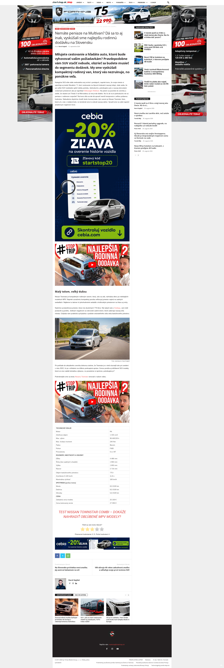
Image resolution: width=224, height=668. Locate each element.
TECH (130, 2)
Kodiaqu (117, 308)
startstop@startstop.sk (117, 644)
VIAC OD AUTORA (80, 595)
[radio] (82, 529)
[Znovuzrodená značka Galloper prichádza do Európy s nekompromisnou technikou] (66, 607)
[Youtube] (117, 649)
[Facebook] (57, 555)
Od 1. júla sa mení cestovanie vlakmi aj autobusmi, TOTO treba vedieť (91, 620)
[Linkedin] (76, 583)
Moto (109, 2)
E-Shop (153, 2)
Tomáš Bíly (137, 118)
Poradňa (119, 2)
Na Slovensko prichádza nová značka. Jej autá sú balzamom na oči (71, 568)
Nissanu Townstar (81, 377)
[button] (168, 2)
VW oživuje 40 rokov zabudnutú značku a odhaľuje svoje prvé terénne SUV (112, 568)
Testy (89, 2)
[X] (62, 555)
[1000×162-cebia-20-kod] (92, 544)
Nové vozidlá (70, 26)
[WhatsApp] (68, 555)
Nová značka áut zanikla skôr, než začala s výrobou (151, 114)
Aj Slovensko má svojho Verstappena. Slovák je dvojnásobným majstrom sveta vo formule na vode (151, 135)
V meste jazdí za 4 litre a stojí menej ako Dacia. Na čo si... (151, 104)
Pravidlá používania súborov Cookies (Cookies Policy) (152, 662)
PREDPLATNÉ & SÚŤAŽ (136, 660)
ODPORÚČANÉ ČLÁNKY (64, 595)
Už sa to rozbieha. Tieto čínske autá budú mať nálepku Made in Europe (117, 620)
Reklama (147, 660)
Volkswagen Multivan (91, 91)
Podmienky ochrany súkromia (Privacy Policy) (135, 665)
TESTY (62, 26)
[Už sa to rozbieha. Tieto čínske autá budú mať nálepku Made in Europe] (118, 607)
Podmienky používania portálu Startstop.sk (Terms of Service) (114, 662)
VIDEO (99, 2)
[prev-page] (125, 595)
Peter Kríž (137, 128)
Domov (57, 26)
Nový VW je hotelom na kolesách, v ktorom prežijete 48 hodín (149, 147)
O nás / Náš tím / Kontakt (160, 660)
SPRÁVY (79, 2)
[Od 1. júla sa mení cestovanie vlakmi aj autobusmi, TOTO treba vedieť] (92, 607)
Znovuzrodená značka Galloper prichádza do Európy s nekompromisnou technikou (66, 620)
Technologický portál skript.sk (160, 665)
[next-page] (128, 595)
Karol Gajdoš (63, 46)
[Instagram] (73, 583)
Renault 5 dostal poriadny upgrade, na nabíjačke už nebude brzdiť (150, 124)
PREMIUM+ (141, 2)
